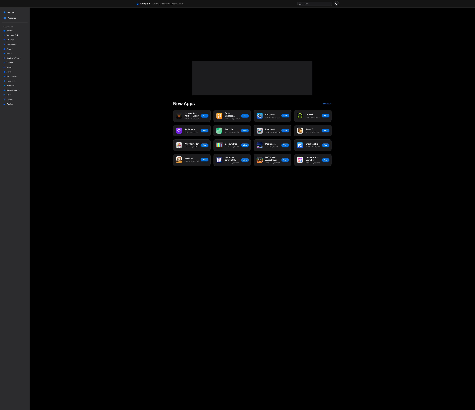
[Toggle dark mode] (336, 3)
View (202, 44)
